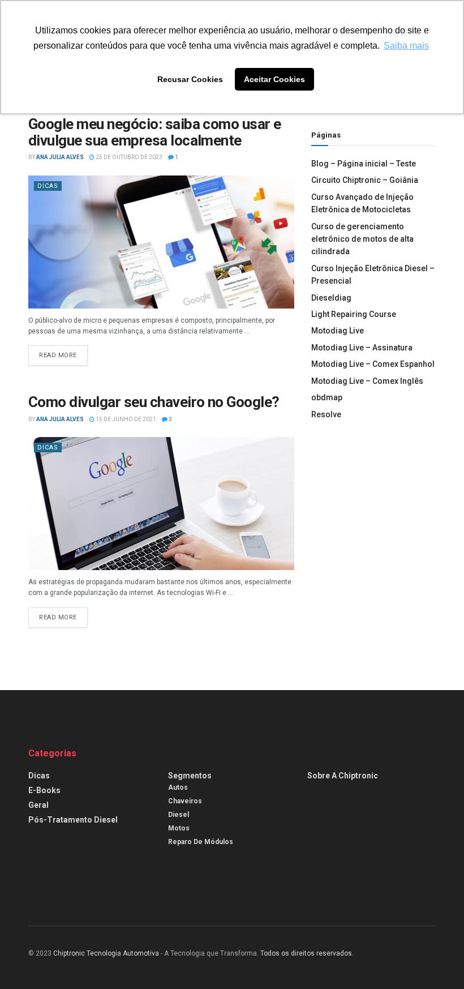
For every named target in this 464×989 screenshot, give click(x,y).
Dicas (47, 186)
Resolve (326, 414)
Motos (179, 828)
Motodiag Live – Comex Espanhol (373, 364)
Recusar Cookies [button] (190, 79)
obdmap (326, 397)
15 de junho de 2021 (125, 419)
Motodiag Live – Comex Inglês (367, 381)
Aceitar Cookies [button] (274, 79)
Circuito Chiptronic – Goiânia (364, 180)
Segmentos (190, 775)
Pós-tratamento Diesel (73, 819)
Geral (38, 805)
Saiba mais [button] (406, 45)
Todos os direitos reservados (306, 953)
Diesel (178, 815)
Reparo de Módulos (200, 842)
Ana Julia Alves (60, 157)
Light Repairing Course (353, 314)
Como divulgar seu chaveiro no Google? (154, 401)
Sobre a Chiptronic (342, 775)
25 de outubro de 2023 (128, 157)
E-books (44, 790)
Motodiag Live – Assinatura (362, 347)
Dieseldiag (331, 297)
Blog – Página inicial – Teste (363, 163)
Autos (178, 787)
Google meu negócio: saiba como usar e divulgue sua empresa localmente (154, 132)
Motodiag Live (337, 330)
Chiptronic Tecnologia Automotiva (106, 953)
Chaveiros (185, 801)
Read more (58, 355)
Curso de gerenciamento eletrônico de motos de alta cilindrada (362, 239)
